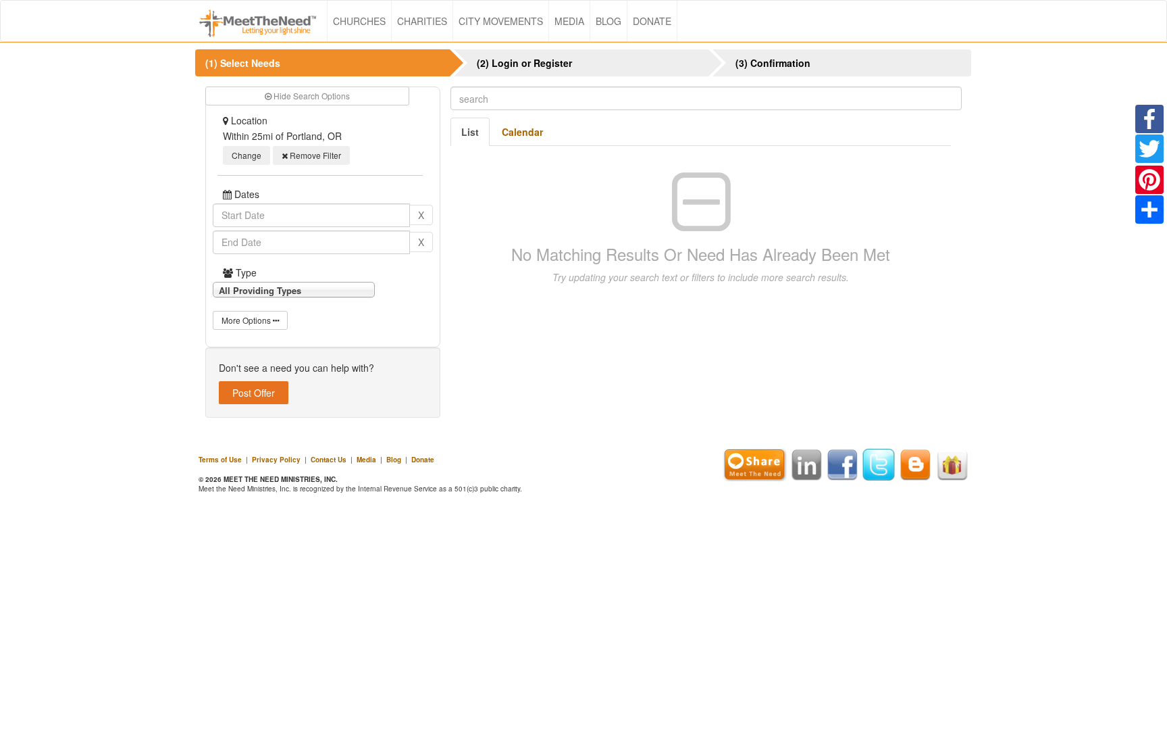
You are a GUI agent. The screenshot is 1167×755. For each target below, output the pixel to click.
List (470, 132)
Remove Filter (314, 155)
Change (246, 155)
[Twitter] (1149, 149)
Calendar (522, 132)
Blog (608, 21)
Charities (422, 21)
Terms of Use (220, 459)
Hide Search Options (310, 95)
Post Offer (253, 392)
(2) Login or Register (524, 63)
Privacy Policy (276, 459)
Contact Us (328, 459)
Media (569, 21)
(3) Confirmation (772, 63)
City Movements (501, 21)
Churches (359, 21)
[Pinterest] (1149, 180)
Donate (652, 21)
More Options (247, 320)
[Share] (1149, 209)
